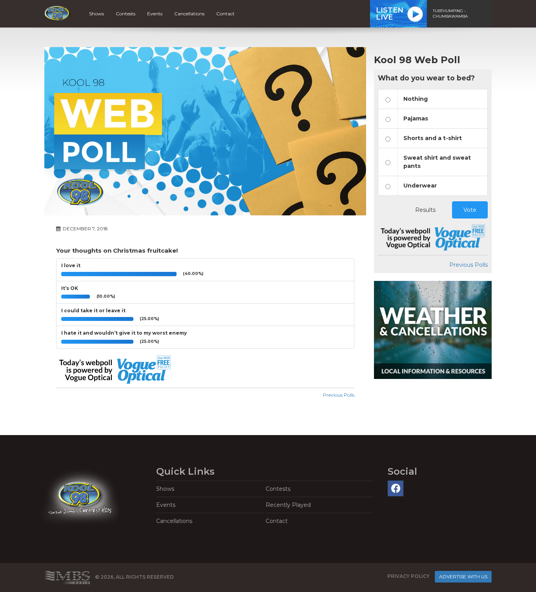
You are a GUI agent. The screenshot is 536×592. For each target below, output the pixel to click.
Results (425, 209)
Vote (469, 209)
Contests (125, 13)
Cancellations (189, 13)
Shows (96, 13)
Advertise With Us (463, 576)
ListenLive (389, 14)
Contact (225, 13)
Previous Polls (338, 395)
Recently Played (288, 504)
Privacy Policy (408, 576)
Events (154, 13)
